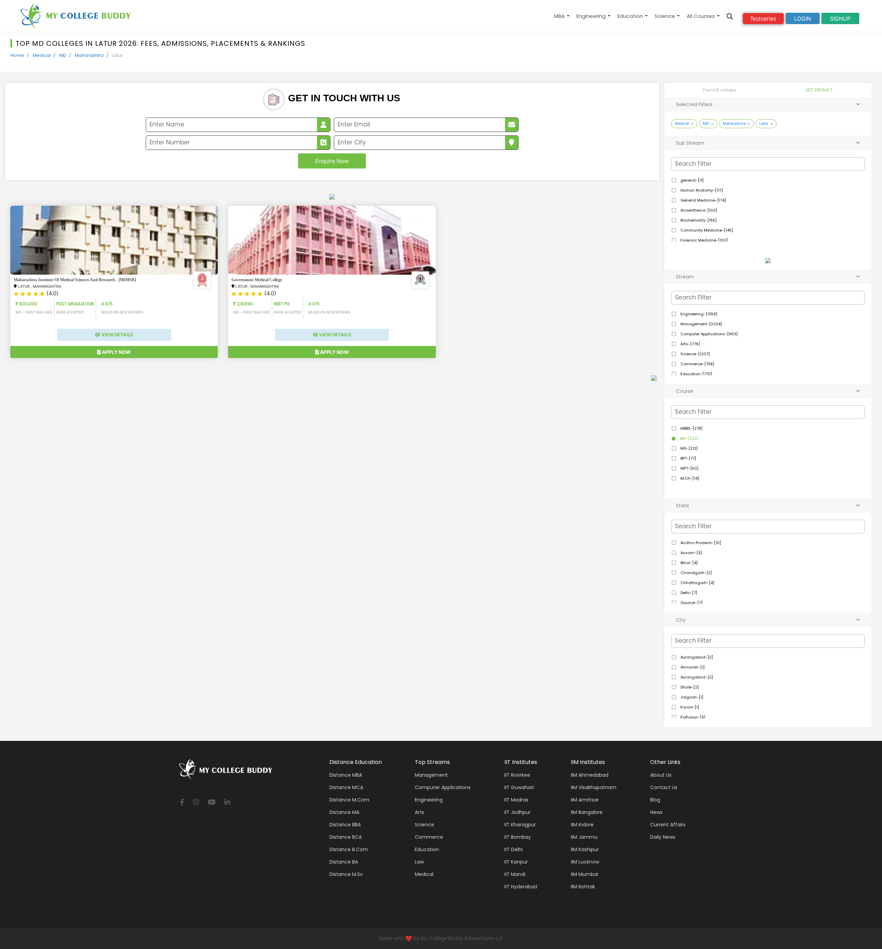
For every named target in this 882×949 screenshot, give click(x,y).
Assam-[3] (690, 552)
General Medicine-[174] (702, 200)
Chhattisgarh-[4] (696, 582)
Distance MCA (346, 787)
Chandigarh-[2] (695, 572)
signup (840, 18)
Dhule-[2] (689, 687)
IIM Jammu (584, 837)
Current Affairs (668, 824)
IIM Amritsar (585, 799)
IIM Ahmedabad (589, 775)
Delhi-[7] (688, 592)
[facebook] (182, 803)
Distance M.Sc (346, 874)
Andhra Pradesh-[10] (700, 542)
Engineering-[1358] (698, 314)
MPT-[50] (688, 468)
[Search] (730, 16)
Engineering (591, 16)
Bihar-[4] (688, 562)
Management (431, 775)
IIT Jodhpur (517, 812)
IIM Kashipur (585, 849)
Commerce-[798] (696, 364)
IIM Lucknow (585, 861)
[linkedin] (227, 803)
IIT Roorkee (517, 775)
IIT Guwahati (519, 787)
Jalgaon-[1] (691, 697)
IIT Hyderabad (520, 886)
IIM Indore (582, 824)
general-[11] (691, 180)
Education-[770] (695, 374)
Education (630, 16)
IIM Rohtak (583, 886)
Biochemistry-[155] (698, 220)
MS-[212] (688, 448)
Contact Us (663, 787)
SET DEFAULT (819, 89)
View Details (116, 335)
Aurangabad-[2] (696, 657)
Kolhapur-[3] (692, 717)
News (656, 812)
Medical (42, 55)
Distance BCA (345, 837)
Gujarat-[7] (690, 602)
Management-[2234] (700, 324)
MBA (559, 16)
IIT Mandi (514, 874)
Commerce (429, 837)
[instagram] (196, 803)
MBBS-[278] (690, 428)
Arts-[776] (689, 344)
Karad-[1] (689, 707)
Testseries (763, 18)
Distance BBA (345, 824)
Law (419, 861)
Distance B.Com (348, 849)
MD (62, 55)
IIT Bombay (517, 837)
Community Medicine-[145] (706, 230)
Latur (763, 123)
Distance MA (344, 812)
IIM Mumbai (584, 874)
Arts (419, 812)
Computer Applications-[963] (708, 334)
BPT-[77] (687, 458)
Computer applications (443, 787)
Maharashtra (89, 55)
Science (665, 16)
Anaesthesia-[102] (698, 210)
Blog (655, 799)
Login (802, 18)
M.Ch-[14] (689, 478)
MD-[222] (688, 438)
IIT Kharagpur (520, 824)
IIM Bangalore (587, 812)
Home (17, 55)
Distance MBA (345, 775)
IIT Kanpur (516, 861)
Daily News (662, 837)
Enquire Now (332, 160)
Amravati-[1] (692, 667)
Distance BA (343, 861)
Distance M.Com (349, 799)
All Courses (701, 16)
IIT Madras (516, 799)
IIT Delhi (513, 849)
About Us (660, 775)
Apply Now (116, 352)
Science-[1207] (694, 354)
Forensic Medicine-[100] (703, 240)
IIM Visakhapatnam (593, 787)
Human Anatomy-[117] (701, 190)
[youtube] (212, 803)
